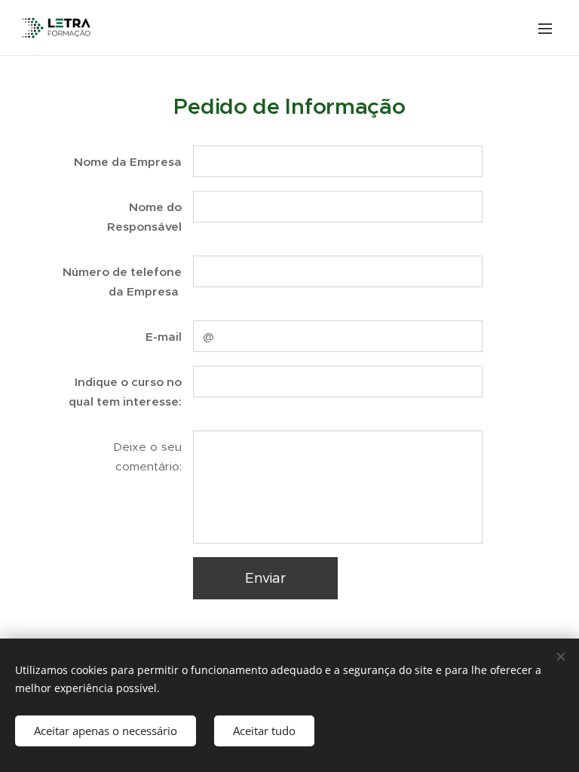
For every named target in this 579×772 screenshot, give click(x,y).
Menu (545, 28)
